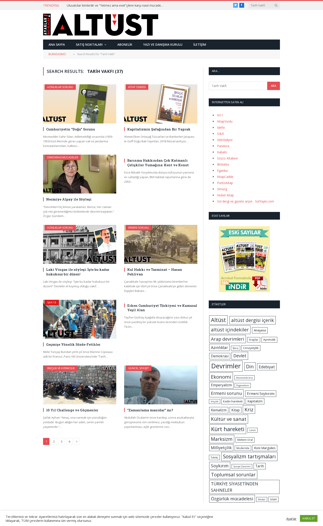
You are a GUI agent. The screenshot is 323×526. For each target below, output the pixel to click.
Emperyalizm (221, 385)
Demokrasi (220, 356)
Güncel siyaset (138, 368)
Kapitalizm (255, 401)
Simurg (222, 189)
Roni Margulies (265, 448)
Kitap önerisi (137, 87)
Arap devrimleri (227, 339)
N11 (220, 115)
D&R (220, 134)
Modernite (242, 448)
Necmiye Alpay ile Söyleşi (68, 199)
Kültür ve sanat (228, 419)
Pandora (223, 146)
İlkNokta (223, 164)
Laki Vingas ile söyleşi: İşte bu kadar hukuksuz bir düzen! (77, 271)
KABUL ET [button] (309, 518)
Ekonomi (221, 376)
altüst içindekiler (230, 329)
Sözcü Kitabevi (227, 158)
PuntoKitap (225, 183)
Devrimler (226, 366)
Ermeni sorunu (138, 228)
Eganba (222, 170)
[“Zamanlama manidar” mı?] (160, 384)
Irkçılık (214, 401)
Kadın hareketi (233, 401)
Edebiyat (267, 366)
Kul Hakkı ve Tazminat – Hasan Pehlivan (154, 271)
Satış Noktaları (89, 44)
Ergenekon (242, 385)
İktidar (261, 499)
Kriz (249, 409)
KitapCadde (225, 177)
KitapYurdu (224, 121)
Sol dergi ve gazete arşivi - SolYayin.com (245, 201)
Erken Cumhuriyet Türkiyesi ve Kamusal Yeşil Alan (162, 307)
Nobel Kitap (225, 195)
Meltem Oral (245, 440)
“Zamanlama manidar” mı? (150, 410)
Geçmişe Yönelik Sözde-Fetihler (73, 344)
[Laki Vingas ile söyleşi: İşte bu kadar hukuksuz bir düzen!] (79, 244)
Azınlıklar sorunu (60, 87)
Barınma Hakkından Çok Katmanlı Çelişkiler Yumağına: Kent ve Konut (158, 162)
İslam (273, 499)
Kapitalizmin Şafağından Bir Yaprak (159, 129)
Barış (235, 348)
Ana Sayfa (57, 44)
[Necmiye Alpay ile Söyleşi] (79, 174)
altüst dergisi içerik (252, 320)
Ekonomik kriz (244, 377)
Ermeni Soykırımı (260, 393)
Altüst (218, 320)
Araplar (253, 340)
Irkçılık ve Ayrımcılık (61, 368)
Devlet (239, 356)
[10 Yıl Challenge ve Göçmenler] (79, 384)
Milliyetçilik (221, 447)
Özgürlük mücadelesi (232, 499)
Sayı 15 (51, 302)
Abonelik (124, 44)
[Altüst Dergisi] (100, 24)
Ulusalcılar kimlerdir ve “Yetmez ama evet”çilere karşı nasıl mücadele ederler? (116, 5)
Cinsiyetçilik (251, 348)
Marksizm (221, 439)
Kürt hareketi (227, 429)
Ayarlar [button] (291, 519)
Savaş (214, 457)
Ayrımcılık (269, 340)
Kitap (235, 410)
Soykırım (220, 466)
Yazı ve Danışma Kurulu (162, 44)
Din (250, 366)
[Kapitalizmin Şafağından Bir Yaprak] (160, 103)
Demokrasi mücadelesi (62, 157)
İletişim (199, 44)
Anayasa (260, 330)
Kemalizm (219, 410)
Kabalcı (222, 152)
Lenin (252, 430)
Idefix (221, 127)
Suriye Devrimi (241, 466)
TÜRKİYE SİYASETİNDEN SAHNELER (234, 487)
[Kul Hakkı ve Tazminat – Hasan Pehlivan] (160, 244)
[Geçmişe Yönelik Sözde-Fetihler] (79, 319)
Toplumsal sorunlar (233, 474)
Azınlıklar (219, 347)
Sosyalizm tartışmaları (249, 456)
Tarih (259, 466)
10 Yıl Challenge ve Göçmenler (72, 410)
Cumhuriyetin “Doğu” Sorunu (70, 129)
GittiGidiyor (225, 140)
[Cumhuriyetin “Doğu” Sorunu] (79, 103)
